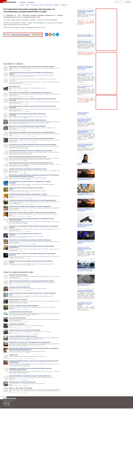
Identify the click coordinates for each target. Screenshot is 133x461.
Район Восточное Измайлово (20, 34)
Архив (28, 5)
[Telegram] (53, 34)
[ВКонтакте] (46, 34)
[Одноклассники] (50, 34)
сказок (19, 17)
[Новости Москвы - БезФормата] (8, 1)
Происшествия (48, 5)
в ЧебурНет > (64, 5)
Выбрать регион (6, 403)
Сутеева (37, 17)
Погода (40, 5)
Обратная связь (6, 402)
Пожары (56, 5)
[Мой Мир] (57, 34)
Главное (22, 5)
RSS (8, 405)
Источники (34, 5)
